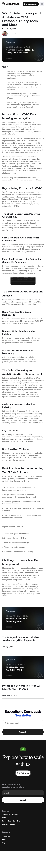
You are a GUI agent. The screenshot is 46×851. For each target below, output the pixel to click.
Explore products (30, 4)
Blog (3, 843)
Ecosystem (6, 836)
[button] (42, 4)
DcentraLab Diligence (10, 814)
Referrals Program (8, 824)
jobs (3, 839)
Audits (4, 818)
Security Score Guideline (11, 821)
